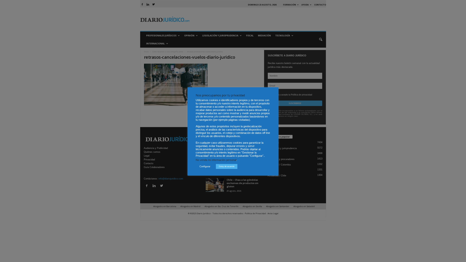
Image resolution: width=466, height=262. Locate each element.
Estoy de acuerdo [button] (226, 166)
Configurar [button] (205, 166)
